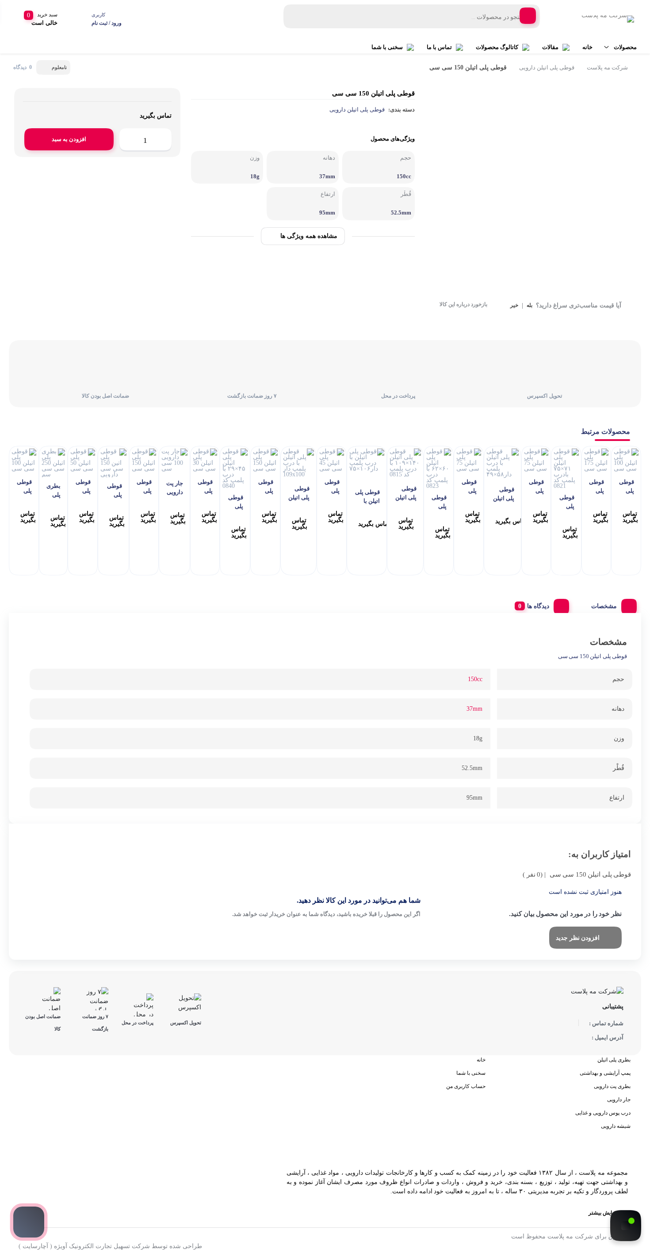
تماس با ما (439, 47)
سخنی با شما (387, 47)
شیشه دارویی (616, 1126)
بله (529, 305)
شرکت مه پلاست (607, 67)
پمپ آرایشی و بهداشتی (605, 1073)
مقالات (550, 47)
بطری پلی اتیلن (614, 1060)
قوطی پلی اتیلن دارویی (546, 67)
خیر (514, 305)
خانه (587, 47)
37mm (474, 708)
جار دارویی (619, 1099)
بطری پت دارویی (612, 1086)
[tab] (610, 604)
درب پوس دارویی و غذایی (603, 1113)
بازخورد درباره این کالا (463, 304)
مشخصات (604, 606)
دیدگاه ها (538, 606)
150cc (475, 679)
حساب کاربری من (466, 1086)
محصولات (625, 47)
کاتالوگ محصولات (497, 47)
